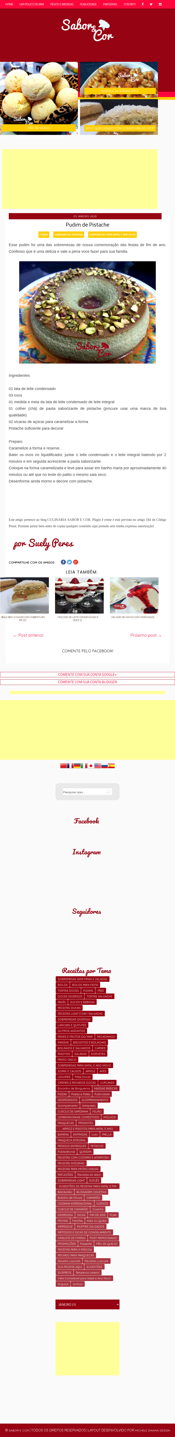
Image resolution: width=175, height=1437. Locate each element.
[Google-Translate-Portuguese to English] (97, 768)
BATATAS (63, 1134)
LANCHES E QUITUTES (72, 1025)
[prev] (2, 138)
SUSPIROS (64, 1272)
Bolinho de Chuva (70, 1197)
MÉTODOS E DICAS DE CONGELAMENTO (84, 1232)
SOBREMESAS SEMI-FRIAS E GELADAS (82, 979)
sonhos (78, 1284)
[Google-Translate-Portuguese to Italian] (84, 768)
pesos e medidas (62, 4)
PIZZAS (62, 1094)
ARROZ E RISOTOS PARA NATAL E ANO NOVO (88, 1129)
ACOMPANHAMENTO (95, 1100)
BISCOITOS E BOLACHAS (89, 1042)
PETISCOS (97, 1146)
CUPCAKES (107, 1082)
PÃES (101, 990)
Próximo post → (146, 635)
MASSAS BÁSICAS (105, 1088)
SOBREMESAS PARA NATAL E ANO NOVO (112, 235)
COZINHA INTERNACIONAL (75, 1203)
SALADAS (80, 1054)
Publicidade (102, 1094)
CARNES (100, 1048)
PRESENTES (85, 1123)
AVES (103, 1071)
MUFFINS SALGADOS (90, 1226)
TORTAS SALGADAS (99, 996)
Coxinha (97, 1209)
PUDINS (43, 235)
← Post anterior (28, 635)
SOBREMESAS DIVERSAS (68, 235)
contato (130, 4)
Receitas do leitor (89, 1174)
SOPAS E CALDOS (69, 1071)
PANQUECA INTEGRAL (72, 1140)
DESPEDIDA (65, 1215)
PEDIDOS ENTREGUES (72, 1146)
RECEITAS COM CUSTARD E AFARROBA (83, 1157)
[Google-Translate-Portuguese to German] (77, 768)
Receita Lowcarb (69, 1261)
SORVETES (98, 1054)
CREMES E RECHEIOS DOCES (77, 1082)
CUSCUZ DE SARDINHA (73, 1111)
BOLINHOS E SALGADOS (74, 1048)
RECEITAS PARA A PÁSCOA (75, 1249)
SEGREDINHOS (67, 1100)
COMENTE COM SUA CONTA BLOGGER (87, 682)
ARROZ (90, 1071)
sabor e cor (19, 1430)
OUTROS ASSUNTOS (71, 1031)
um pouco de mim (32, 4)
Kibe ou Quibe (96, 1220)
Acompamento (68, 1105)
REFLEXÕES (65, 1174)
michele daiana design (152, 1430)
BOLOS (63, 984)
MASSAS (63, 1042)
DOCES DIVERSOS (70, 996)
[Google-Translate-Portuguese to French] (70, 768)
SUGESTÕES (94, 1266)
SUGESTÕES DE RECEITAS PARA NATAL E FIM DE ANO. (87, 1186)
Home (9, 4)
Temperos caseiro (87, 1272)
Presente (86, 1243)
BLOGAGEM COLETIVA (91, 1192)
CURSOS (102, 1203)
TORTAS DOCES (68, 990)
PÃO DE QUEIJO (106, 1243)
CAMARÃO (93, 1197)
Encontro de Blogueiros (74, 1088)
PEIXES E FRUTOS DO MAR (75, 1036)
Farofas (77, 1220)
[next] (6, 138)
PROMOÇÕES (67, 1243)
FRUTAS (63, 1220)
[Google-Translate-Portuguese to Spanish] (111, 768)
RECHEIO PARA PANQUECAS (76, 1255)
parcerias (110, 4)
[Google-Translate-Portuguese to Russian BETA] (104, 768)
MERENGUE (65, 1226)
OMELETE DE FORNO (71, 1238)
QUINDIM (85, 1151)
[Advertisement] (80, 179)
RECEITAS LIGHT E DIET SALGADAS (80, 1013)
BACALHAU (65, 1192)
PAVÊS (62, 1002)
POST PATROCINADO (103, 1238)
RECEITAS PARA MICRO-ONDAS (78, 1169)
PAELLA (106, 1134)
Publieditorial (66, 1151)
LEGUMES (64, 1077)
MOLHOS (110, 1117)
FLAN (113, 1215)
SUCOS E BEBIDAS (82, 1002)
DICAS (81, 1215)
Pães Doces (82, 1077)
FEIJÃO (97, 1111)
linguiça (63, 1284)
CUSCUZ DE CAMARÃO (73, 1209)
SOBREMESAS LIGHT (71, 1180)
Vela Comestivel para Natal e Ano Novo (84, 1278)
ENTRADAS (80, 1134)
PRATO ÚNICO (67, 1059)
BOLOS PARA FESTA (85, 984)
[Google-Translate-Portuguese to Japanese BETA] (91, 768)
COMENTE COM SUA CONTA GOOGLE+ (87, 674)
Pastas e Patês (80, 1094)
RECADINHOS (106, 1036)
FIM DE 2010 (97, 1215)
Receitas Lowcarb (96, 1261)
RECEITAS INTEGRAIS (71, 1163)
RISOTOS (64, 1054)
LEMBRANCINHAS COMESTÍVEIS (78, 1117)
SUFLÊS (94, 1180)
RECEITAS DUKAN (69, 1008)
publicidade (88, 4)
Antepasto (89, 1105)
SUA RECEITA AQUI (70, 1266)
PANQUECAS (66, 1123)
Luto (95, 1134)
